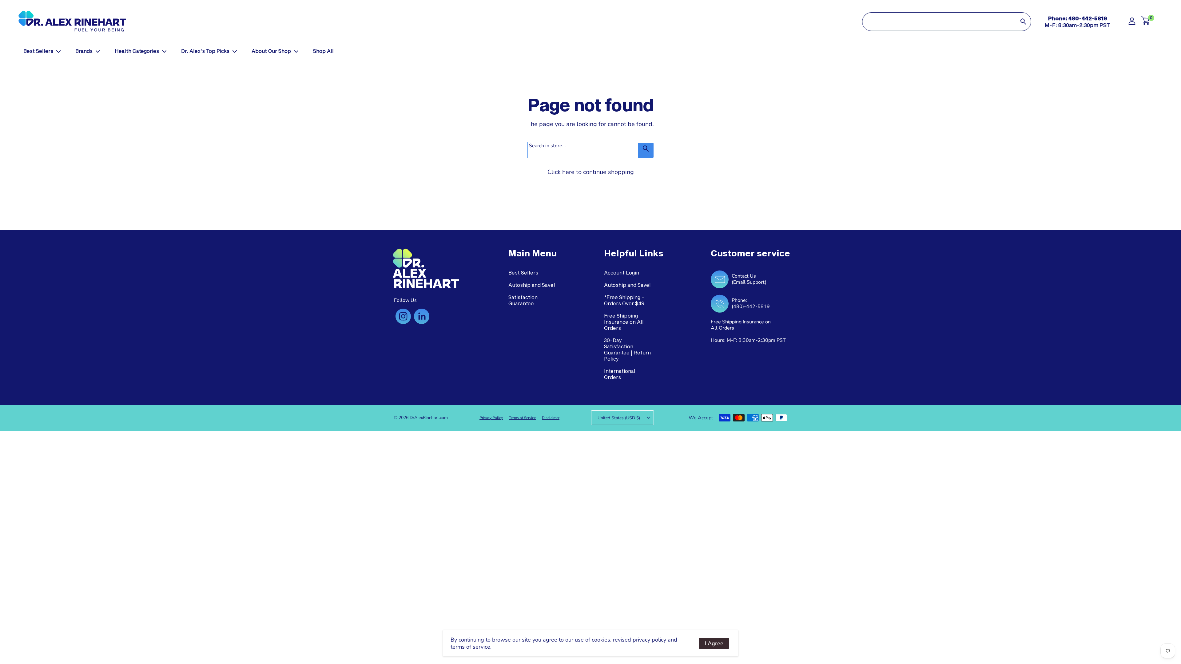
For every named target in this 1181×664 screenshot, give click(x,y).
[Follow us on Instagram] (403, 316)
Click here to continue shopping (590, 172)
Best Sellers (38, 51)
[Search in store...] (646, 150)
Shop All (323, 51)
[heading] (532, 253)
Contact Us (744, 276)
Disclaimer (550, 417)
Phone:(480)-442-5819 (751, 303)
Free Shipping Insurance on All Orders (624, 322)
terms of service (470, 646)
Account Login (621, 272)
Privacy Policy (491, 417)
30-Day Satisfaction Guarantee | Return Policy (627, 349)
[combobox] (939, 22)
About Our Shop (271, 51)
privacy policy (649, 639)
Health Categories (137, 51)
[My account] (1131, 23)
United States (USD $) (619, 418)
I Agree (714, 643)
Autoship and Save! (531, 285)
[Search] (1023, 22)
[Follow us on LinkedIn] (421, 316)
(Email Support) (749, 282)
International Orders (619, 374)
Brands (84, 51)
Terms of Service (522, 417)
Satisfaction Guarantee (523, 300)
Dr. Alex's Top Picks (205, 51)
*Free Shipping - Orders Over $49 (624, 300)
